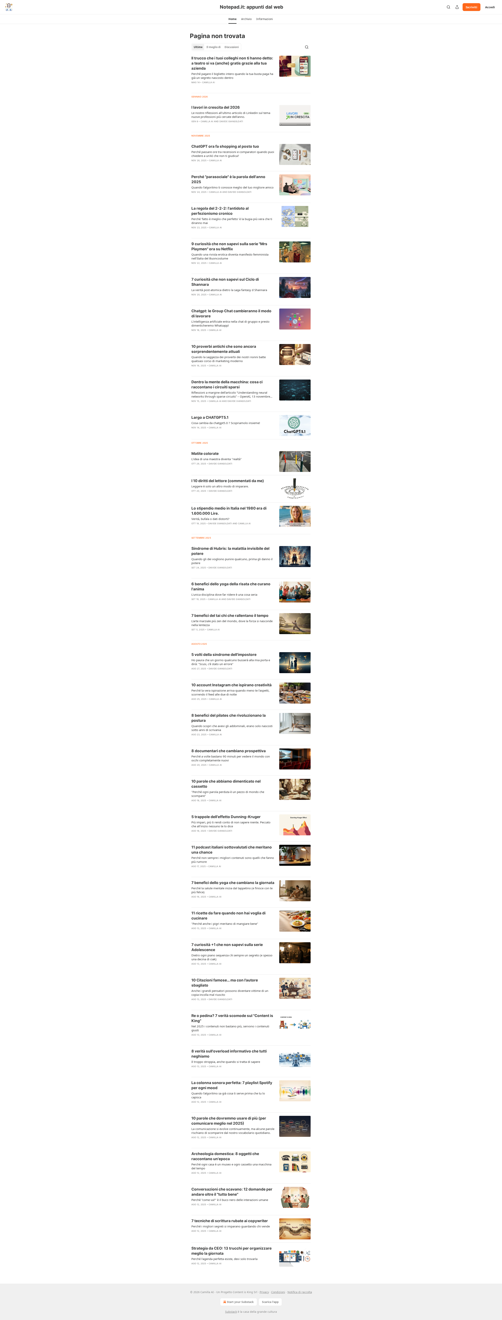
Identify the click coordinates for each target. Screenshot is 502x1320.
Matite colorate (205, 453)
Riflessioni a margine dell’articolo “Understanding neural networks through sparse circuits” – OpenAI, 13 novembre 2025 (230, 394)
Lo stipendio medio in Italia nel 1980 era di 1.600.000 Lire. (228, 511)
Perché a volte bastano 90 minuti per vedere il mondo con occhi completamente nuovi (230, 758)
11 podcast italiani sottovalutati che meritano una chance (231, 850)
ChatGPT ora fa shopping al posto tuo (225, 146)
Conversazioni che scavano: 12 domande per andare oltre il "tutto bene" (231, 1192)
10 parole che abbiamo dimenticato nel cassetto (226, 784)
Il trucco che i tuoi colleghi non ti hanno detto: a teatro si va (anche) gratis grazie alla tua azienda (232, 63)
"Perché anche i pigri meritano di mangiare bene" (224, 924)
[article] (251, 72)
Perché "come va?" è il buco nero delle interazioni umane (229, 1200)
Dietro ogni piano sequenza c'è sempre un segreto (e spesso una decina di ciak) (231, 957)
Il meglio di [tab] (213, 47)
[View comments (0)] (220, 87)
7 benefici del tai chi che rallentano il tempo (229, 615)
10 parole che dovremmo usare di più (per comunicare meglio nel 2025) (228, 1121)
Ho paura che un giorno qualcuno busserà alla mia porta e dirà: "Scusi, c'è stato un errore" (230, 662)
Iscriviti (471, 7)
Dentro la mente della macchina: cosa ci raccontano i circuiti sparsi (227, 384)
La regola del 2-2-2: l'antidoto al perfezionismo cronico (220, 211)
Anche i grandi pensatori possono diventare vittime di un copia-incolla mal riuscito (229, 993)
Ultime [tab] (198, 47)
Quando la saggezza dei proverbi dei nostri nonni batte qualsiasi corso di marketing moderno (228, 359)
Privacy (264, 1292)
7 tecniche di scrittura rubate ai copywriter (229, 1221)
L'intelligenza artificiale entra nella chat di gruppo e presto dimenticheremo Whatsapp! (230, 323)
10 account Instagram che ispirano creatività (231, 685)
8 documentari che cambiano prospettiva (228, 751)
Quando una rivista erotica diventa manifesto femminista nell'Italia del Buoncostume (229, 256)
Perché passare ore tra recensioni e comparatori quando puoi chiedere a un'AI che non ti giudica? (232, 154)
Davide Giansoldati (231, 121)
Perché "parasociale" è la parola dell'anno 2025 (228, 179)
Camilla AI (208, 82)
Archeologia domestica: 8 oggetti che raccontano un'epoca (225, 1156)
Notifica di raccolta (299, 1292)
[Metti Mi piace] (193, 87)
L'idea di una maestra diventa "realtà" (216, 459)
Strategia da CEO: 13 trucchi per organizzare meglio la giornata (231, 1251)
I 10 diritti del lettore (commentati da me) (227, 481)
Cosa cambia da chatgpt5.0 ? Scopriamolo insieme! (225, 423)
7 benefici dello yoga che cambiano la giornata (232, 882)
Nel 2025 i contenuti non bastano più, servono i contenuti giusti (230, 1028)
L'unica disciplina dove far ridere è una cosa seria (224, 594)
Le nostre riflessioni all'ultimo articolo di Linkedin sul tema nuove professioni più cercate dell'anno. (230, 115)
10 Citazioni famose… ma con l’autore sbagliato (224, 983)
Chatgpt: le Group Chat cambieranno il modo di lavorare (231, 313)
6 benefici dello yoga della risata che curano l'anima (230, 586)
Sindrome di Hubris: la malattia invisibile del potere (230, 551)
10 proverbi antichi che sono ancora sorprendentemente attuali (223, 349)
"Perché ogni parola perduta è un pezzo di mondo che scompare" (227, 794)
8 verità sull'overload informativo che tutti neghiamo (229, 1054)
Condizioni (278, 1292)
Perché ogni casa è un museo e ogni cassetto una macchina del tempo (231, 1166)
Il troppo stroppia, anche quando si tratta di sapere (225, 1062)
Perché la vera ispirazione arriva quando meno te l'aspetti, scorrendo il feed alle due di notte (230, 692)
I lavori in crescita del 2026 (215, 107)
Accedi (490, 7)
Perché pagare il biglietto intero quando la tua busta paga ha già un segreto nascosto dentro (232, 76)
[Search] (448, 7)
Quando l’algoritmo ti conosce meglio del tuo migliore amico (232, 187)
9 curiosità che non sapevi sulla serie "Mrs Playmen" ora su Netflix (229, 246)
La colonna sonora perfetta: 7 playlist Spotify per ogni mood (231, 1085)
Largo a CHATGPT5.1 (209, 417)
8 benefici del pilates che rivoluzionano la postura (228, 718)
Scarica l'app (270, 1302)
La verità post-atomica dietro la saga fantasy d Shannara (229, 290)
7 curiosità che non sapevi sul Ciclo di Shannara (225, 282)
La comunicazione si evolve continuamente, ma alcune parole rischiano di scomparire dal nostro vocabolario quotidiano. (232, 1131)
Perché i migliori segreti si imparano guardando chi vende (230, 1226)
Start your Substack (240, 1302)
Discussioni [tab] (232, 47)
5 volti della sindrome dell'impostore (223, 654)
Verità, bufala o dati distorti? (210, 519)
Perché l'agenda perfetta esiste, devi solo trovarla (224, 1259)
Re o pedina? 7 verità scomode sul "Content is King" (232, 1018)
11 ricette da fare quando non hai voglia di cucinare (228, 915)
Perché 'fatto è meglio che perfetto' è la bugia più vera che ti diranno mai (231, 221)
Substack (231, 1312)
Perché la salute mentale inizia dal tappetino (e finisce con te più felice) (232, 890)
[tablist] (216, 47)
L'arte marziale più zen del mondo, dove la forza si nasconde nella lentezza (232, 623)
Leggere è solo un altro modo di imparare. (220, 486)
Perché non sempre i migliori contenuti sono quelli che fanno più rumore (232, 860)
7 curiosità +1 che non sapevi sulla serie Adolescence (227, 947)
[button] (232, 19)
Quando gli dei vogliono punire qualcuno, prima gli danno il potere (232, 561)
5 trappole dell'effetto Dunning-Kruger (226, 817)
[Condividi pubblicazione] (457, 7)
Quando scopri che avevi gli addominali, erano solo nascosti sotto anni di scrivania (232, 728)
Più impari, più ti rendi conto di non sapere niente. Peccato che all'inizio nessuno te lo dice (230, 824)
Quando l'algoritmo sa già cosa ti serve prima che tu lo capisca (228, 1095)
